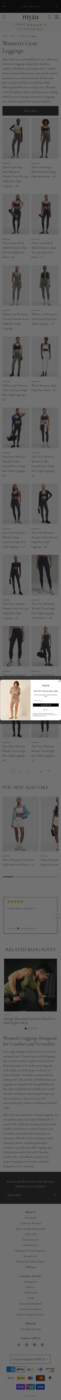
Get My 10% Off (46, 705)
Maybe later (45, 709)
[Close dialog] (59, 681)
